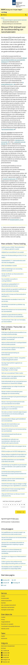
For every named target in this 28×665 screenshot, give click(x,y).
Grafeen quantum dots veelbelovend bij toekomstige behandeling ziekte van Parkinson (13, 562)
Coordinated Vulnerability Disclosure (10, 626)
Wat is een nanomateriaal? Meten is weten (12, 373)
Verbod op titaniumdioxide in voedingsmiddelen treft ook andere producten (14, 343)
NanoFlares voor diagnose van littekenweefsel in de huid (13, 557)
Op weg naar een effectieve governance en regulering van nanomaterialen (12, 407)
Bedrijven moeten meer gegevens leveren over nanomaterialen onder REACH (13, 377)
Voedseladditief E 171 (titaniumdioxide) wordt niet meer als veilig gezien (13, 261)
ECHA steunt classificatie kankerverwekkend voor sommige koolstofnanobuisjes (13, 333)
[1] (1, 227)
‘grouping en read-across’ (10, 179)
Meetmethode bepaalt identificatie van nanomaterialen (11, 435)
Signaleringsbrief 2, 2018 (16, 219)
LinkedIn (9, 655)
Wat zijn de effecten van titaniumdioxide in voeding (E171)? (12, 275)
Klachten (3, 603)
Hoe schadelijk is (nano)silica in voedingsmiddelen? (9, 280)
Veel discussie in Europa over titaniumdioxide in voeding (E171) (13, 295)
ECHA (2, 181)
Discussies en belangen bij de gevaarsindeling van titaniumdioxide (14, 397)
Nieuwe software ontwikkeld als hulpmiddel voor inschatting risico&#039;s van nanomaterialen (13, 455)
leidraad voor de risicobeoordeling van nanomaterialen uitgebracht (14, 59)
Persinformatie (5, 598)
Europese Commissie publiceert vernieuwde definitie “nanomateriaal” (12, 338)
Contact (3, 596)
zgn (25, 175)
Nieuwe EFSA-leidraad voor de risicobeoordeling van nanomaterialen (13, 310)
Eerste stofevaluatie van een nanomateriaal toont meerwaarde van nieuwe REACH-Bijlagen (14, 382)
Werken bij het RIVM (6, 600)
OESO (16, 160)
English (3, 636)
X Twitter (9, 650)
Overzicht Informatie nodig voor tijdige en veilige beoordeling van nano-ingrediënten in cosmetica (14, 484)
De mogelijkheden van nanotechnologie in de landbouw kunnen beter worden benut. (13, 533)
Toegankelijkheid (5, 622)
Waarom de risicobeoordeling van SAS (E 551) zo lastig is (13, 256)
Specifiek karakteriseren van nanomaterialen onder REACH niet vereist (12, 460)
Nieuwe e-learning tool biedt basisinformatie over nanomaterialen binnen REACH (12, 402)
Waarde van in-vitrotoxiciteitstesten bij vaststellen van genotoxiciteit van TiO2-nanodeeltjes (11, 551)
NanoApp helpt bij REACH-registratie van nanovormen (11, 364)
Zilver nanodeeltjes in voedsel (9, 265)
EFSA (9, 37)
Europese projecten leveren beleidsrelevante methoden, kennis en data (12, 479)
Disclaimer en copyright (7, 624)
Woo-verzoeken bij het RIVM (8, 605)
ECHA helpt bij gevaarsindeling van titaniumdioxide (10, 353)
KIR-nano (15, 519)
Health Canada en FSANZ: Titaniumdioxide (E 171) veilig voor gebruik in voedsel (12, 248)
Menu (5, 15)
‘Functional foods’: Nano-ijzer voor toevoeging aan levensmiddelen (13, 320)
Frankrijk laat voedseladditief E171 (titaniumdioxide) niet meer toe (10, 285)
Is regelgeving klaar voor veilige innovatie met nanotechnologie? (13, 387)
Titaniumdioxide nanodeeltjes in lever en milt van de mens (13, 300)
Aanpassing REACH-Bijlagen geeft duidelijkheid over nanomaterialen (13, 420)
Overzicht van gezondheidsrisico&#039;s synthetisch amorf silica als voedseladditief (12, 315)
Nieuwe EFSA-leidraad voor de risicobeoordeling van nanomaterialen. (13, 538)
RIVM (2, 132)
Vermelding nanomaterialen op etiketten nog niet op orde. (13, 305)
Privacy (3, 619)
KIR (5, 132)
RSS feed (3, 648)
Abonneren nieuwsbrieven (8, 646)
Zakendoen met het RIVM (7, 607)
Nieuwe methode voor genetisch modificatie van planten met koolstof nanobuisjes (13, 290)
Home (2, 18)
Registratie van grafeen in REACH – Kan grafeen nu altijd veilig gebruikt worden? (13, 358)
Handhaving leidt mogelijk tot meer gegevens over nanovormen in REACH (13, 348)
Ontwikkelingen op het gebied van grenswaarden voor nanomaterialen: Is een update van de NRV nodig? (14, 466)
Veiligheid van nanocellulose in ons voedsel (12, 252)
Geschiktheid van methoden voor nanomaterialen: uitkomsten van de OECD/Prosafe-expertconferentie (10, 441)
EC (13, 142)
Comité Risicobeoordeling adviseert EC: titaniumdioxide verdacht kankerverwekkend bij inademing (13, 473)
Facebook (9, 653)
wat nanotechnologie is (8, 129)
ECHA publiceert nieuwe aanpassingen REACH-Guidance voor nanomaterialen (13, 489)
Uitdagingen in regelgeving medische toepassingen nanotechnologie (11, 369)
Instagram (9, 659)
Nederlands (4, 638)
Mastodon (9, 662)
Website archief (5, 628)
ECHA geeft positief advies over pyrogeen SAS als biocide (13, 447)
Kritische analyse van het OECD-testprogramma (13, 451)
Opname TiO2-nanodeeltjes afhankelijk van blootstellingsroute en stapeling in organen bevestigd (12, 544)
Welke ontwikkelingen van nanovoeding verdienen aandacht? (11, 269)
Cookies (3, 617)
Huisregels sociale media (7, 609)
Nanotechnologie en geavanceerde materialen (15, 20)
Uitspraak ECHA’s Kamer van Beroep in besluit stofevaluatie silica (13, 495)
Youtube (9, 657)
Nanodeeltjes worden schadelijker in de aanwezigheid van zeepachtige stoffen (11, 567)
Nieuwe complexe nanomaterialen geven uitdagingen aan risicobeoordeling (12, 392)
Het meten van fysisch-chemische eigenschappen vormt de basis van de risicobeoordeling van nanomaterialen (14, 413)
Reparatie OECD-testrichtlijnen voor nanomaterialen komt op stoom (10, 425)
